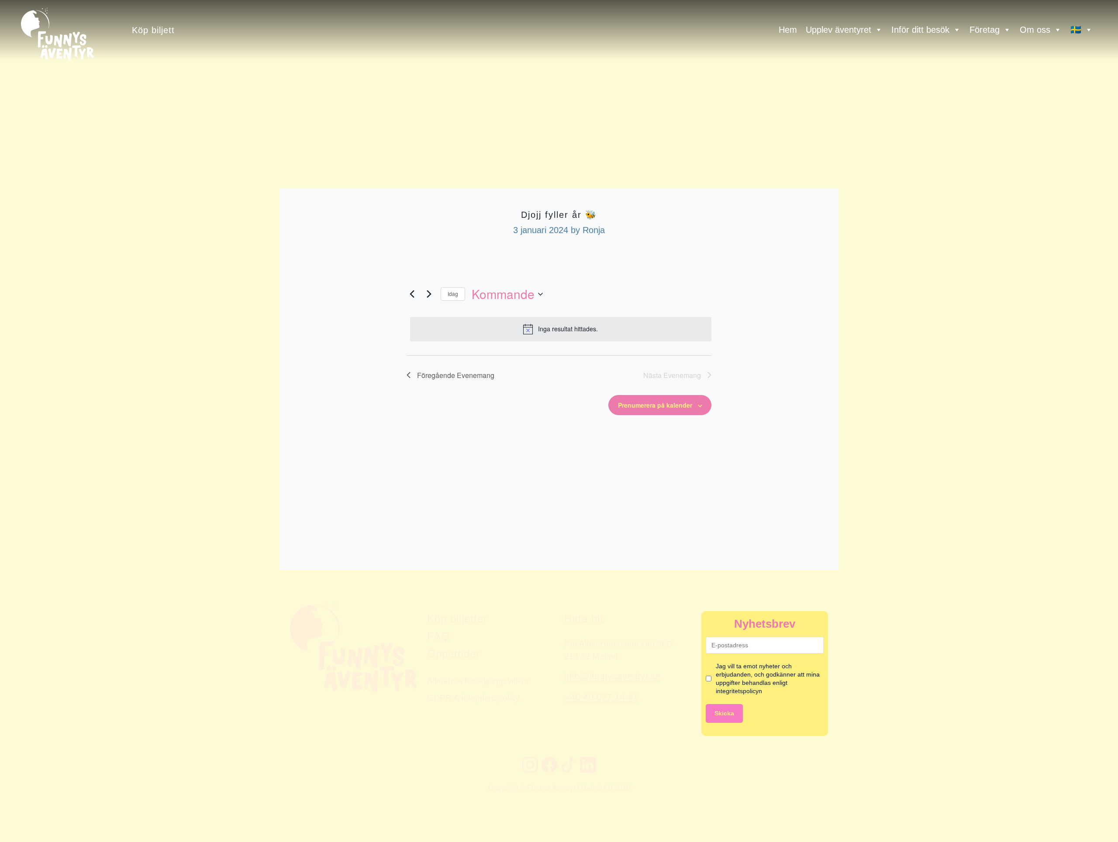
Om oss (1035, 29)
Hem (788, 29)
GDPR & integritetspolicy (473, 697)
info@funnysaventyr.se (612, 676)
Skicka (724, 713)
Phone (9, 552)
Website (11, 552)
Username (14, 552)
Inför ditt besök (920, 29)
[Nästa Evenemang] (429, 294)
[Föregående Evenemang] (412, 294)
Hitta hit (584, 619)
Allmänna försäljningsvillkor (478, 680)
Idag (453, 293)
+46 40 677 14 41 (601, 697)
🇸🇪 (1075, 29)
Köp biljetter (457, 619)
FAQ (438, 636)
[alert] (560, 329)
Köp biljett (153, 29)
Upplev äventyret (838, 29)
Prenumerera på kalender (655, 405)
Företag (985, 29)
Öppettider (453, 654)
